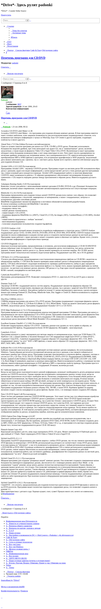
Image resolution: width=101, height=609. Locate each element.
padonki (15, 63)
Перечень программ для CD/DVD (23, 57)
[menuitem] (19, 31)
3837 (19, 104)
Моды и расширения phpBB (13, 587)
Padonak (4, 100)
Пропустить (6, 15)
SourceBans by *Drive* (10, 580)
